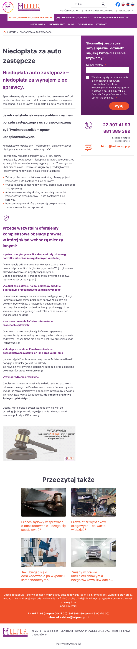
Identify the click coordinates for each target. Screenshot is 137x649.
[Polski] (123, 4)
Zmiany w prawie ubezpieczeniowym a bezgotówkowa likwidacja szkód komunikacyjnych (90, 578)
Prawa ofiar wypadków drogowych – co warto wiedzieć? (88, 526)
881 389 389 (116, 131)
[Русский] (132, 4)
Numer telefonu (96, 64)
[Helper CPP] (29, 7)
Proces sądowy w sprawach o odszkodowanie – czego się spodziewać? (43, 526)
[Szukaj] (103, 4)
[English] (128, 4)
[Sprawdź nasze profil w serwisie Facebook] (117, 4)
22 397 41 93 (116, 124)
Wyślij (119, 106)
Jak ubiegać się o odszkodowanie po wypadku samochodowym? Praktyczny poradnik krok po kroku (43, 579)
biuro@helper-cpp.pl (115, 146)
